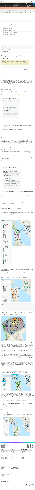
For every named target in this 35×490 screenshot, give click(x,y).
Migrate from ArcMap (29, 6)
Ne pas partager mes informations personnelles (31, 484)
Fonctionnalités (11, 3)
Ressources (17, 3)
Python (22, 6)
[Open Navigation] (34, 1)
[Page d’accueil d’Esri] (2, 1)
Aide (11, 6)
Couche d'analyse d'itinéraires (7, 28)
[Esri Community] (28, 447)
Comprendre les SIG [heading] (24, 449)
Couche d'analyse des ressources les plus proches (10, 32)
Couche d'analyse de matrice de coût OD (9, 36)
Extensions (22, 3)
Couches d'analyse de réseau (28, 12)
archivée (13, 61)
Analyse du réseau (20, 12)
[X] (30, 445)
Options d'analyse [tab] (5, 47)
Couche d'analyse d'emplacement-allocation (9, 34)
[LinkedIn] (32, 445)
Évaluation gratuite (29, 3)
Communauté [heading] (13, 449)
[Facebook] (28, 445)
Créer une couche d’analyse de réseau (8, 22)
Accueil (2, 6)
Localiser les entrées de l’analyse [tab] (7, 45)
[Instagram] (30, 447)
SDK (25, 6)
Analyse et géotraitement (7, 12)
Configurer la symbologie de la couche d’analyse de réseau (11, 24)
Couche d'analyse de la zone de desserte (9, 30)
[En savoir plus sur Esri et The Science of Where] (3, 446)
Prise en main (6, 6)
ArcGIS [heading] (2, 449)
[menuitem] (6, 451)
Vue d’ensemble (4, 3)
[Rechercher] (31, 1)
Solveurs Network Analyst (5, 15)
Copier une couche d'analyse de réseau (8, 26)
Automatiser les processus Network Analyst (8, 49)
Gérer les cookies (26, 484)
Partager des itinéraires (5, 51)
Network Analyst (14, 12)
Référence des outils (15, 6)
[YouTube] (32, 447)
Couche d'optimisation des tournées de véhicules (10, 38)
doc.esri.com (22, 8)
